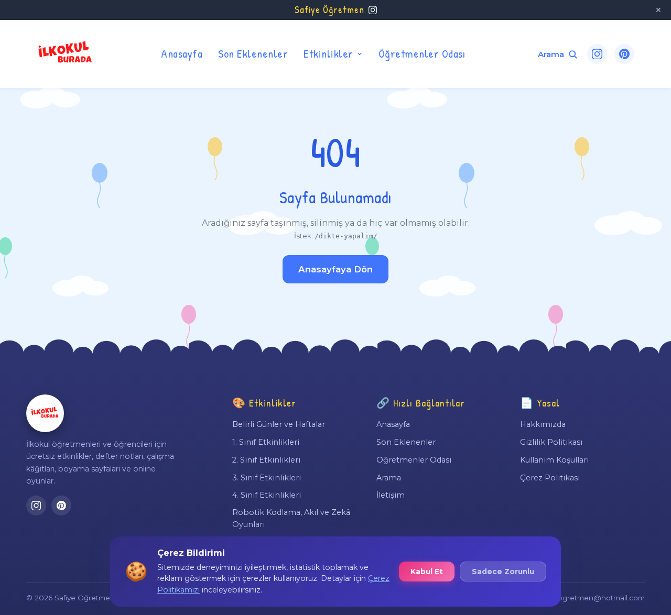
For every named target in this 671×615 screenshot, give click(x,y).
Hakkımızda (543, 424)
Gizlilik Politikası (551, 442)
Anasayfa (181, 53)
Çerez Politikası (550, 477)
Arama (388, 477)
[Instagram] (597, 54)
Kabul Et (426, 571)
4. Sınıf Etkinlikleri (266, 495)
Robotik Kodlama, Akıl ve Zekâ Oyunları (291, 518)
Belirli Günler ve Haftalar (278, 424)
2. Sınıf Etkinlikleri (266, 460)
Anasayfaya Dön (335, 269)
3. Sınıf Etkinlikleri (266, 477)
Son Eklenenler (253, 53)
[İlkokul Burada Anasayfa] (65, 54)
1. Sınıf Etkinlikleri (265, 442)
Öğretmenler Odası (422, 53)
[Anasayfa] (45, 413)
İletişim (390, 495)
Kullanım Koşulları (554, 460)
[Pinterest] (624, 54)
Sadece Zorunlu (503, 571)
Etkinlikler (328, 53)
